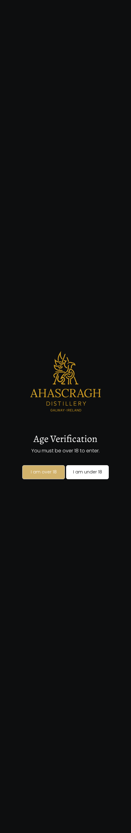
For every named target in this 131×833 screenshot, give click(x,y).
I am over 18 (44, 472)
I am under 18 (87, 472)
